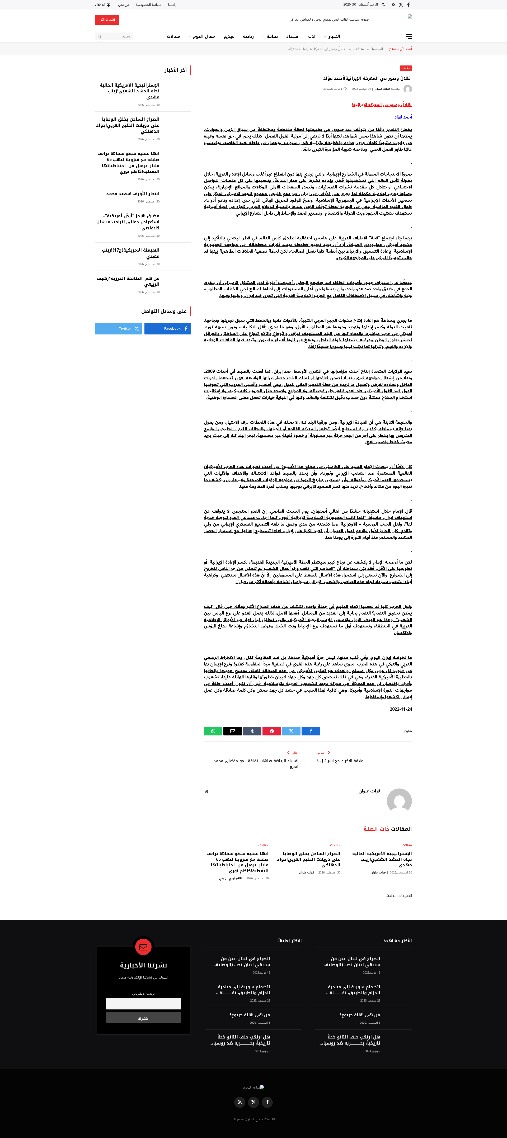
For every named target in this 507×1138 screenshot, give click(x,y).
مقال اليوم (204, 36)
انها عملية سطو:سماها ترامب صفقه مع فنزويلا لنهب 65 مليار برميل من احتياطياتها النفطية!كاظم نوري (237, 862)
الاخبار (334, 36)
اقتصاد (293, 36)
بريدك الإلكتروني (143, 993)
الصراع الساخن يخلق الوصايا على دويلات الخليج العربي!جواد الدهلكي (308, 859)
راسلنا (172, 4)
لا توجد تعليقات (332, 89)
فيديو (228, 36)
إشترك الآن (107, 19)
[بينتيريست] (430, 146)
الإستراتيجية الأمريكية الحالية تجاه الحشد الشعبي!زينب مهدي (382, 859)
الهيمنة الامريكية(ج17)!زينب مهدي (130, 253)
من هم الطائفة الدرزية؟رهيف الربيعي (128, 282)
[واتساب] (430, 186)
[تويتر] (430, 133)
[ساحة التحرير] (395, 20)
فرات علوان (382, 89)
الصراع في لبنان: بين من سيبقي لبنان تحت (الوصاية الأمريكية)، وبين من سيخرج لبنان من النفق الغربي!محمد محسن (351, 962)
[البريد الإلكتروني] (430, 159)
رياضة (248, 36)
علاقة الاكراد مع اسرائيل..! (340, 760)
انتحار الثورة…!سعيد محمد (132, 194)
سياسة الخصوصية (148, 4)
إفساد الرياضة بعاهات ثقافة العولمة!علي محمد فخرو (256, 764)
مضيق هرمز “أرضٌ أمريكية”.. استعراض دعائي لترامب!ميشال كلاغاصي (127, 222)
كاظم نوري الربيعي (230, 878)
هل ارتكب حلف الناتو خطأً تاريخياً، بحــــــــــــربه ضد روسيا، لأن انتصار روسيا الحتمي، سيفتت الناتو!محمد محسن (351, 1040)
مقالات (173, 36)
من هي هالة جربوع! (360, 1015)
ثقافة (272, 36)
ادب (312, 36)
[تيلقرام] (430, 173)
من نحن (123, 4)
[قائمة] (409, 37)
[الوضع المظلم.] (383, 5)
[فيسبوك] (430, 119)
